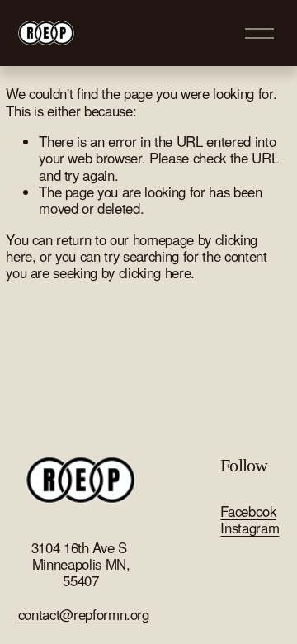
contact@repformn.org (83, 614)
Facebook (248, 511)
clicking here (155, 272)
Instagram (249, 527)
